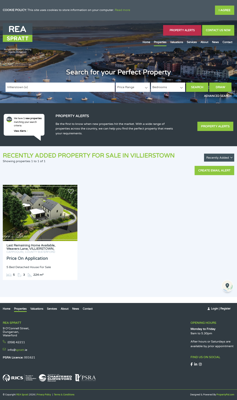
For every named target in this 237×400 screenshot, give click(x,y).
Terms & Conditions (64, 394)
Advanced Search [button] (217, 96)
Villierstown (17, 87)
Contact (227, 42)
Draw (220, 87)
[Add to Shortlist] (71, 192)
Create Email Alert (214, 170)
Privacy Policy (44, 394)
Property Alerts (182, 30)
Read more (122, 10)
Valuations (176, 42)
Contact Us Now (218, 30)
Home (146, 42)
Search (197, 87)
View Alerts (20, 131)
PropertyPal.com (225, 394)
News (215, 42)
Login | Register (221, 308)
